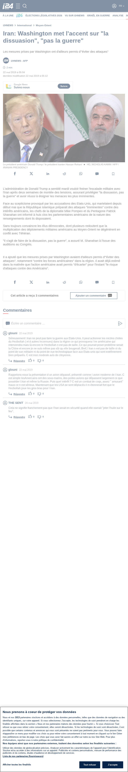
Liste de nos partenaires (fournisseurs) (23, 756)
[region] (64, 739)
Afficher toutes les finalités (17, 764)
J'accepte (113, 765)
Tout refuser (90, 765)
